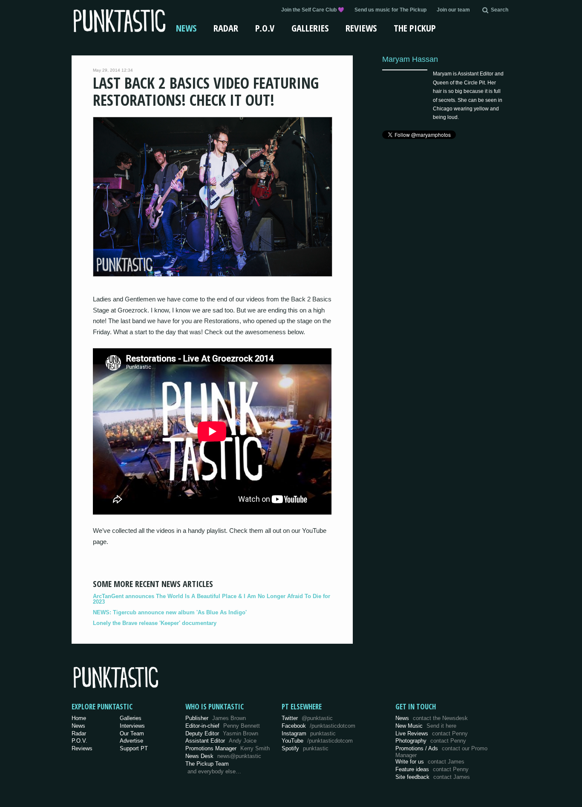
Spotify (305, 748)
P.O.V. (79, 741)
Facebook (318, 726)
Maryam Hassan (410, 59)
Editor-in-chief (222, 726)
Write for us (429, 761)
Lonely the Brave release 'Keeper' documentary (154, 623)
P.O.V (264, 27)
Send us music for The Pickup (390, 10)
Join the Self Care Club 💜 (312, 10)
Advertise (131, 741)
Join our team (453, 10)
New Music (425, 726)
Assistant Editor (220, 741)
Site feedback (432, 777)
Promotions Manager (227, 748)
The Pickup (415, 27)
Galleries (309, 27)
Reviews (361, 27)
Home (79, 718)
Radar (225, 27)
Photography (430, 741)
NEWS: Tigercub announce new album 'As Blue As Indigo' (170, 612)
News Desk (223, 756)
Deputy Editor (221, 733)
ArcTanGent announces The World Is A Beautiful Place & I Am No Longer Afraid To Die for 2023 (211, 599)
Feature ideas (432, 769)
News (186, 27)
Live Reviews (431, 733)
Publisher (215, 718)
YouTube (317, 741)
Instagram (309, 733)
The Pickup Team (207, 764)
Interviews (132, 726)
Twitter (307, 718)
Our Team (132, 733)
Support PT (134, 748)
